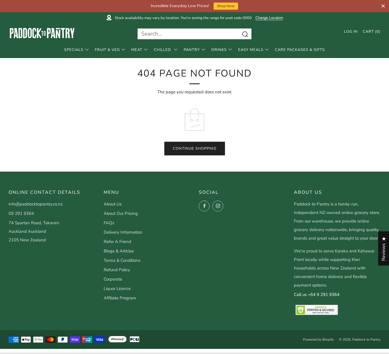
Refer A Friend (117, 241)
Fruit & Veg (107, 49)
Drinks (219, 49)
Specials (73, 49)
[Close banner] (383, 6)
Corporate (113, 279)
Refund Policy (117, 270)
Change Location (269, 18)
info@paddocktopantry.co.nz (36, 204)
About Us (113, 204)
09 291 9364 (21, 213)
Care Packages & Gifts (300, 49)
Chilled (163, 49)
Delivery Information (123, 232)
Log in (351, 31)
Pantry (192, 49)
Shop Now (226, 6)
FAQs (109, 223)
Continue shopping (194, 148)
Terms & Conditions (122, 260)
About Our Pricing (121, 213)
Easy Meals (250, 49)
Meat (136, 49)
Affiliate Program (120, 298)
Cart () (371, 31)
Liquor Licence (117, 288)
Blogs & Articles (119, 251)
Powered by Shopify (318, 339)
